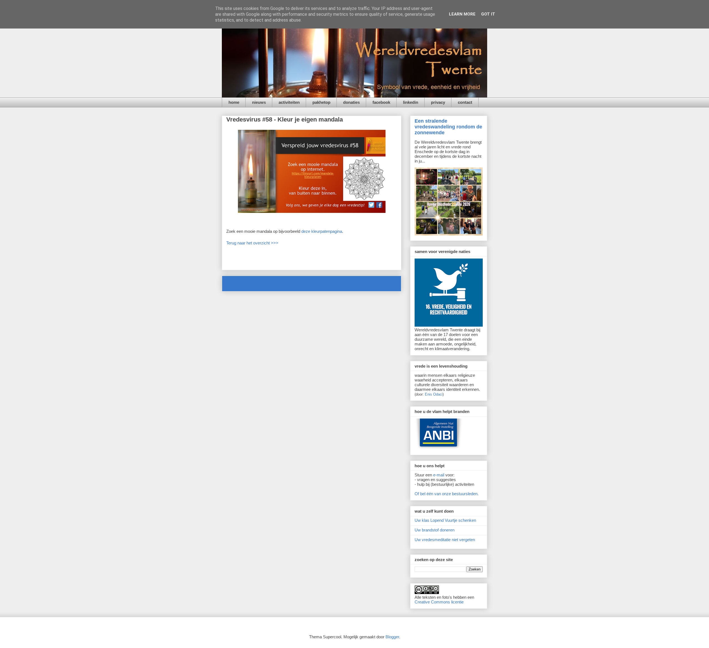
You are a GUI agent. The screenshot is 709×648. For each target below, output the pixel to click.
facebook (381, 102)
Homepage (314, 283)
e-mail (438, 475)
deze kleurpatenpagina (321, 231)
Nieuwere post (242, 283)
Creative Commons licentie (439, 602)
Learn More (462, 14)
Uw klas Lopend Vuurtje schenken (445, 520)
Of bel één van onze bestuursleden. (447, 493)
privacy (438, 102)
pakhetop (321, 102)
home (233, 102)
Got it (488, 14)
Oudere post (383, 283)
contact (465, 102)
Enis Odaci (434, 394)
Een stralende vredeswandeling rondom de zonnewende (448, 126)
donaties (351, 102)
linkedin (410, 102)
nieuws (259, 102)
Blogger (392, 636)
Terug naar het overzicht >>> (252, 243)
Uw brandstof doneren (434, 530)
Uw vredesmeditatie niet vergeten (445, 539)
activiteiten (289, 102)
